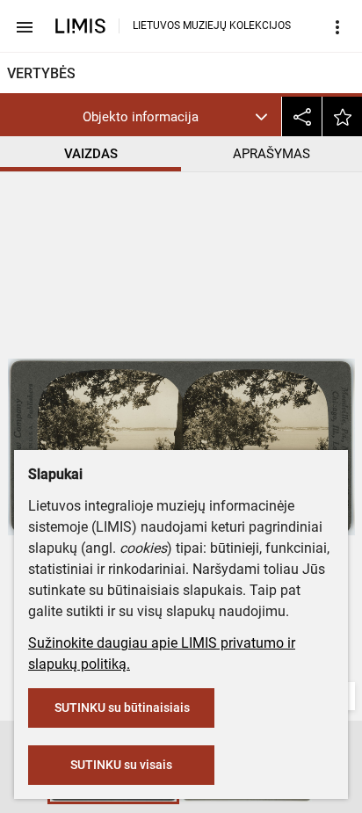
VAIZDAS (91, 154)
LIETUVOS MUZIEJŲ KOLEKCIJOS (212, 25)
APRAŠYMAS (271, 154)
